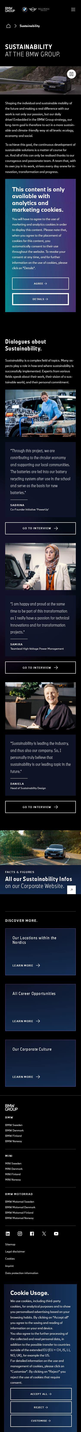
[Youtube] (56, 1233)
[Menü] (73, 9)
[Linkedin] (7, 1233)
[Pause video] (71, 74)
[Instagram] (19, 1233)
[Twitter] (44, 1233)
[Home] (8, 25)
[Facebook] (32, 1233)
